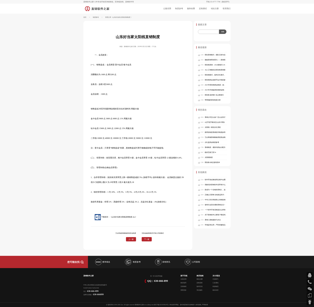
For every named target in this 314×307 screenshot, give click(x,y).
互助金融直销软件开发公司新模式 (153, 233)
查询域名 (106, 262)
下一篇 (146, 239)
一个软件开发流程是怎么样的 (215, 210)
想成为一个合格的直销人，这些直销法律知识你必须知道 (225, 190)
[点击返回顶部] (310, 302)
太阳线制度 (209, 157)
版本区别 (200, 286)
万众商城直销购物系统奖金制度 (216, 137)
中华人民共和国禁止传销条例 (215, 200)
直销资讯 (166, 262)
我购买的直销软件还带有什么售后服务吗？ (220, 185)
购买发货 (215, 290)
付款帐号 (215, 279)
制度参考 (179, 8)
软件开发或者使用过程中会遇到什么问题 (219, 180)
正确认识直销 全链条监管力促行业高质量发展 (221, 195)
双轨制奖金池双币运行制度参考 (216, 80)
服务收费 (191, 8)
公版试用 (167, 8)
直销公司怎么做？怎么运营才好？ (217, 117)
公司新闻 (196, 262)
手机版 (160, 276)
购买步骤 (200, 279)
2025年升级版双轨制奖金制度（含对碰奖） (220, 90)
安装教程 (183, 286)
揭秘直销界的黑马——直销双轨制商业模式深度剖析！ (224, 60)
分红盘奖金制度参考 (212, 142)
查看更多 (183, 290)
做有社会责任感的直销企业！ (215, 205)
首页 (84, 17)
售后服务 (200, 290)
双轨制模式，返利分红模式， (215, 75)
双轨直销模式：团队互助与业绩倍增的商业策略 (221, 55)
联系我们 (227, 8)
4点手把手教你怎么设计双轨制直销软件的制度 (221, 122)
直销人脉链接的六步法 (213, 220)
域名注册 (215, 8)
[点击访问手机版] (310, 295)
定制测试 (203, 8)
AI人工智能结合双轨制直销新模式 (217, 70)
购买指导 (183, 283)
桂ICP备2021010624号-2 (161, 305)
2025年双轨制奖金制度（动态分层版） (218, 85)
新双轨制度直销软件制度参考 (215, 132)
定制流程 (200, 283)
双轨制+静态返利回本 (212, 162)
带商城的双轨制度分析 (213, 100)
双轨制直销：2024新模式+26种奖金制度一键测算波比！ (224, 65)
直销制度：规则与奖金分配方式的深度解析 (220, 147)
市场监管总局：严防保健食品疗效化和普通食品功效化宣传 (225, 225)
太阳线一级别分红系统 (213, 127)
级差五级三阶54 (210, 152)
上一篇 (131, 239)
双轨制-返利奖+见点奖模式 (214, 95)
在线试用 (183, 279)
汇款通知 (215, 283)
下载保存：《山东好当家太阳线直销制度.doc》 (119, 217)
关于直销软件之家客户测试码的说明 (217, 215)
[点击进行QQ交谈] (310, 275)
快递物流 (215, 286)
